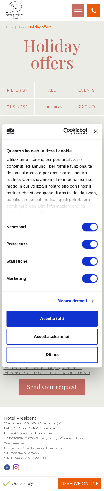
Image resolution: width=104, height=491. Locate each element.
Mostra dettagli (72, 300)
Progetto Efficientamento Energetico (33, 448)
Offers (21, 27)
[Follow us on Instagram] (16, 467)
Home (9, 27)
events (86, 90)
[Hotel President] (15, 10)
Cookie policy (70, 438)
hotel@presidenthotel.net (29, 433)
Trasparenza (14, 443)
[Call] (93, 10)
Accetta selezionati (52, 336)
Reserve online (79, 483)
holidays (52, 106)
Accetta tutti (52, 318)
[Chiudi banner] (96, 131)
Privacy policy (46, 438)
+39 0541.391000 (26, 428)
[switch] (90, 244)
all (52, 90)
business (17, 106)
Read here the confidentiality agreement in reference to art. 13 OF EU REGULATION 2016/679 (46, 370)
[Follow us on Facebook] (7, 467)
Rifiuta (52, 354)
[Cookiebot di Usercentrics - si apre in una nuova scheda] (65, 131)
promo (86, 106)
